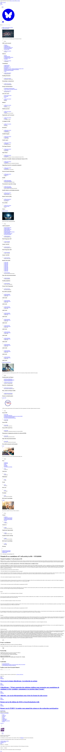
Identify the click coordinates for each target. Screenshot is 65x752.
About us (3, 718)
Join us (1, 4)
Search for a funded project (6, 551)
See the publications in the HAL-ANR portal (9, 665)
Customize (2, 742)
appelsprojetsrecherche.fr (6, 720)
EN (2, 7)
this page (22, 737)
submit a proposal (3, 2)
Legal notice (4, 715)
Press (1, 3)
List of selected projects (5, 663)
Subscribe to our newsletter (4, 713)
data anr (3, 721)
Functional (2, 744)
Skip (1, 743)
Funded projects (4, 552)
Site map (3, 716)
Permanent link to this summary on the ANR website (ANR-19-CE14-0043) (13, 664)
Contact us (2, 723)
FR (2, 6)
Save (1, 751)
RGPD (3, 714)
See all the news (2, 710)
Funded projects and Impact (6, 550)
